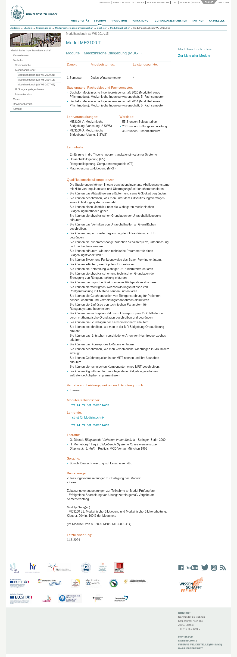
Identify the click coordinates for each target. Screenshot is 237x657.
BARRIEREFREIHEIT (190, 648)
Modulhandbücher (25, 70)
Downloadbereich (22, 104)
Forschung (140, 20)
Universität (80, 20)
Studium (100, 20)
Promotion (119, 20)
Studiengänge (43, 28)
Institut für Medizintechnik (87, 417)
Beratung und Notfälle (128, 2)
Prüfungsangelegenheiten (29, 89)
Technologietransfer (170, 20)
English (224, 2)
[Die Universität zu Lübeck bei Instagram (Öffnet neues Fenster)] (213, 570)
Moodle (185, 2)
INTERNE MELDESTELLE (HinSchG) (200, 644)
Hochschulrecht (158, 2)
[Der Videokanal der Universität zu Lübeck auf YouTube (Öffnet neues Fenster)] (191, 570)
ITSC (174, 2)
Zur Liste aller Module (194, 55)
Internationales (23, 94)
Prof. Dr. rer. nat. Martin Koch (89, 405)
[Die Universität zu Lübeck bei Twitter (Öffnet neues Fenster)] (203, 570)
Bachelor (18, 60)
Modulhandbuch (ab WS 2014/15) (36, 79)
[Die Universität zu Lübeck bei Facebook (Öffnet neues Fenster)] (181, 570)
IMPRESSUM (185, 636)
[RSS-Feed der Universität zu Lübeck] (222, 570)
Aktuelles (217, 20)
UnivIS (196, 2)
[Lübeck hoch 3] (46, 599)
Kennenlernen (20, 55)
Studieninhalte (23, 65)
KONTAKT (184, 613)
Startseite (15, 28)
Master (17, 99)
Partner (198, 20)
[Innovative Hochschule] (120, 599)
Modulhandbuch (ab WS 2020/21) (36, 74)
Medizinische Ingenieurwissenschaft (31, 50)
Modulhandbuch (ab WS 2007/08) (36, 84)
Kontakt (105, 2)
